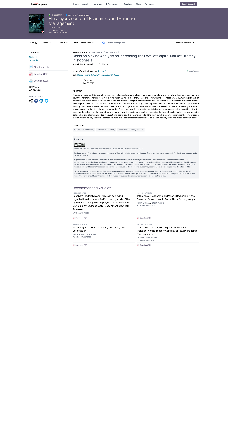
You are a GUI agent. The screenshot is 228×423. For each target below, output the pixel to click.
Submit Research (188, 4)
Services (128, 4)
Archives (47, 42)
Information (112, 4)
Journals (98, 4)
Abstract (33, 57)
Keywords (33, 60)
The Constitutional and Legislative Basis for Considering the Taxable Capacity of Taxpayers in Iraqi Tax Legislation (167, 231)
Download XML (41, 80)
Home (76, 4)
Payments (149, 4)
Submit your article (182, 42)
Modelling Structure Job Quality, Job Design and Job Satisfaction (102, 229)
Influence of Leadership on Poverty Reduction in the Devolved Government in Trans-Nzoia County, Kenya (166, 197)
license (101, 71)
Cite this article (41, 67)
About (85, 4)
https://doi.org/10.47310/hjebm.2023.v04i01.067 (98, 75)
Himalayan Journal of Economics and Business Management (92, 21)
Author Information (82, 42)
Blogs (138, 4)
